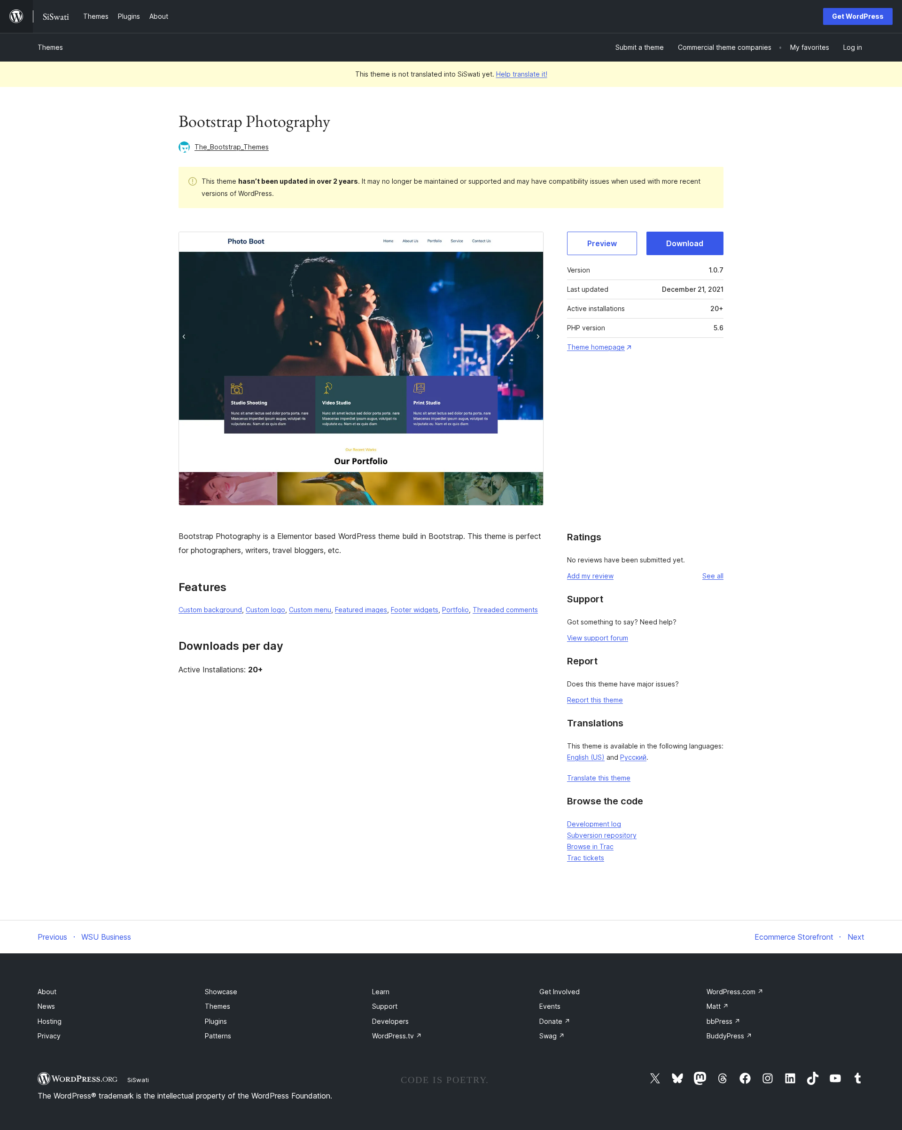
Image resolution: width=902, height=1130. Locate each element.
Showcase (221, 992)
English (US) (586, 757)
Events (549, 1006)
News (46, 1006)
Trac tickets (585, 858)
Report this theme (595, 700)
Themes (50, 47)
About (47, 992)
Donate (554, 1021)
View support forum (597, 638)
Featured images (361, 610)
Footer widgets (414, 610)
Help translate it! (521, 74)
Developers (390, 1021)
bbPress (723, 1021)
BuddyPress (729, 1036)
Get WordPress (858, 16)
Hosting (50, 1021)
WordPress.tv (397, 1036)
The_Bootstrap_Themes (231, 147)
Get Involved (559, 992)
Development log (594, 824)
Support (384, 1006)
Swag (552, 1036)
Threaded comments (505, 610)
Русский (633, 757)
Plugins (216, 1021)
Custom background (210, 610)
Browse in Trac (590, 846)
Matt (718, 1006)
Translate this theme (598, 778)
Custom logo (265, 610)
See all (712, 576)
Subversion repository (602, 835)
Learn (380, 992)
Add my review (590, 576)
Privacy (49, 1036)
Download (684, 243)
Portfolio (455, 610)
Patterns (218, 1036)
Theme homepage (596, 347)
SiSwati (138, 1079)
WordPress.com (735, 992)
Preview (602, 243)
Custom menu (310, 610)
